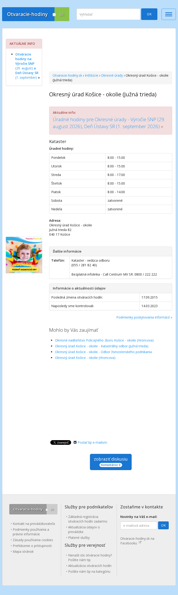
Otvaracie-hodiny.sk (67, 75)
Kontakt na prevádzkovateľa (34, 523)
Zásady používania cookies (33, 540)
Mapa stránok (23, 551)
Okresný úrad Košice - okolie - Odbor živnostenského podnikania (103, 352)
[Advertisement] (110, 50)
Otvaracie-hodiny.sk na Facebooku (137, 540)
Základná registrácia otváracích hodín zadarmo (87, 518)
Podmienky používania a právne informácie (31, 531)
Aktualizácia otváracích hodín (89, 565)
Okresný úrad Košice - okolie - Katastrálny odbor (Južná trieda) (101, 346)
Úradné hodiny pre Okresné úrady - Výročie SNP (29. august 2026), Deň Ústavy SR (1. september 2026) (109, 122)
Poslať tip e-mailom (92, 442)
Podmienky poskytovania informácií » (144, 317)
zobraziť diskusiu (111, 461)
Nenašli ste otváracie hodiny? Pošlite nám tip (90, 557)
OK (149, 14)
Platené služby (79, 537)
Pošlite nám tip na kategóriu (89, 571)
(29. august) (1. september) (26, 66)
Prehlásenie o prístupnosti (32, 545)
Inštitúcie (91, 75)
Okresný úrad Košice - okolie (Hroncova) (85, 357)
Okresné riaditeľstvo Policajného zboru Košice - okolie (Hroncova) (104, 340)
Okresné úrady (112, 75)
